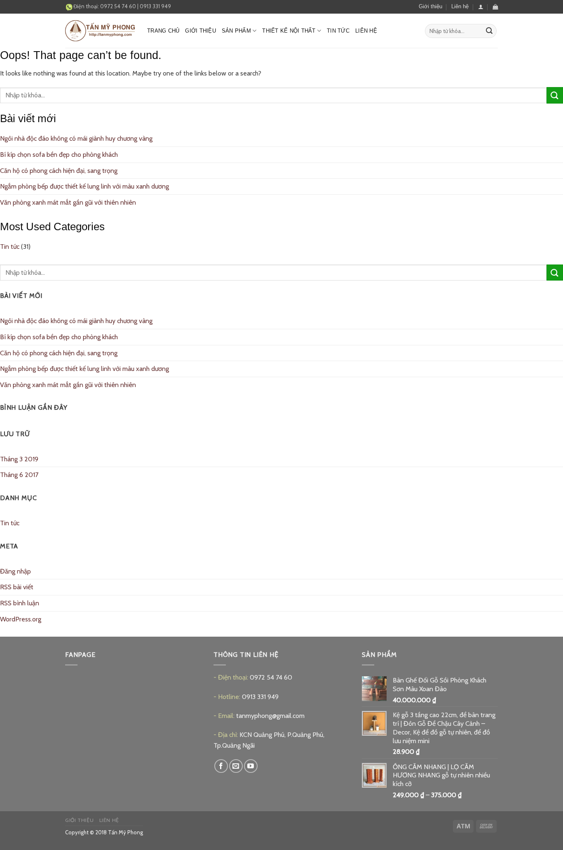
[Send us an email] (236, 766)
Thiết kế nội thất (288, 31)
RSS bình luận (19, 603)
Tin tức (338, 31)
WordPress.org (20, 619)
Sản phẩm (236, 31)
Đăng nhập (15, 571)
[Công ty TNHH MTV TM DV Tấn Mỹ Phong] (100, 30)
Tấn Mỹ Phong (125, 832)
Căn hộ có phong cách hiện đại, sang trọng (58, 171)
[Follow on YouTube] (251, 766)
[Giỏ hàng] (495, 7)
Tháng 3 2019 (19, 459)
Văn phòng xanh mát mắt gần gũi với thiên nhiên (68, 202)
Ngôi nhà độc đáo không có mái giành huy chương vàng (76, 138)
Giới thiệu (430, 6)
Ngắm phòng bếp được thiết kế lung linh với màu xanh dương (84, 186)
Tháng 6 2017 (19, 475)
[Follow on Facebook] (221, 766)
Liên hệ (460, 6)
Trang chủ (163, 31)
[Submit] (489, 31)
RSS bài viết (16, 587)
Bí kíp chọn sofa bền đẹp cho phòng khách (59, 154)
